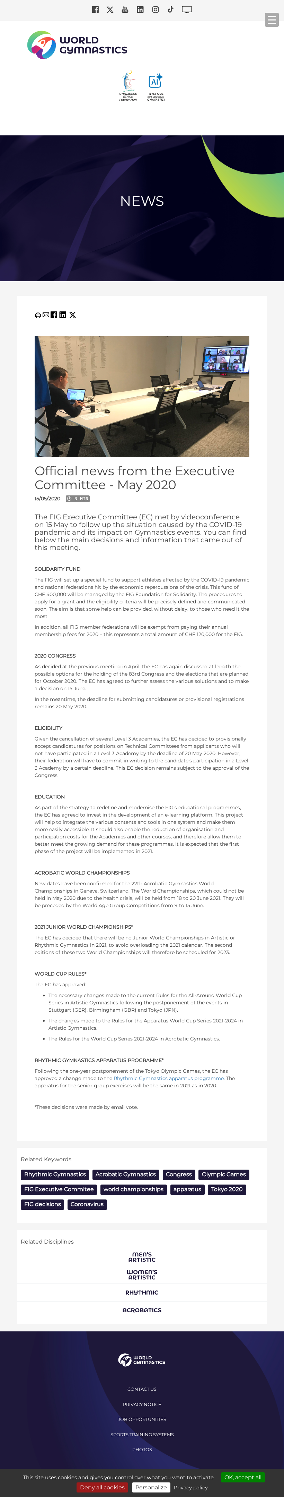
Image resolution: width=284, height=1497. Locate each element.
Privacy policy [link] (191, 1488)
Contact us (142, 1389)
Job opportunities (142, 1419)
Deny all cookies (102, 1487)
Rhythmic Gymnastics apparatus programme (169, 1078)
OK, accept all (242, 1477)
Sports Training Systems (142, 1434)
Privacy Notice (142, 1404)
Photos (142, 1449)
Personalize (151, 1487)
